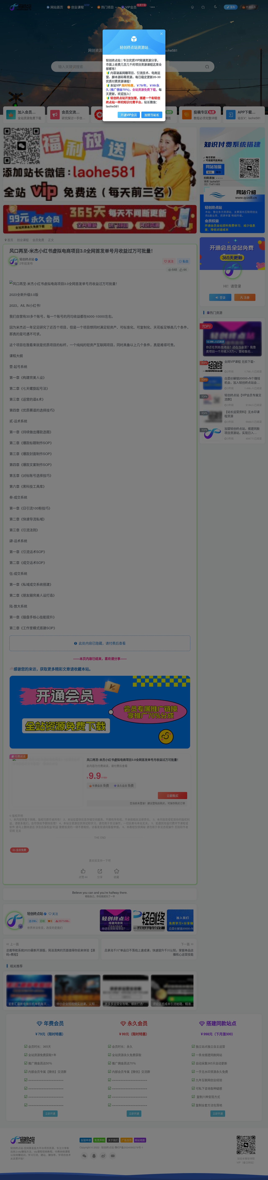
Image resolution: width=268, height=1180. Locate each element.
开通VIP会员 (129, 115)
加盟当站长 (151, 115)
